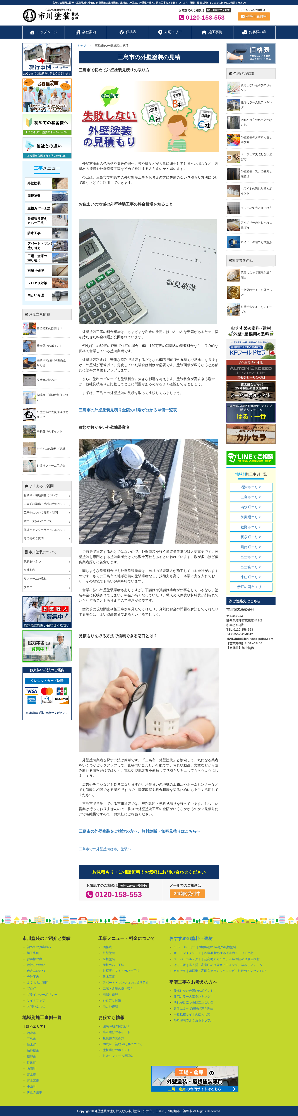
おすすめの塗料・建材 (191, 938)
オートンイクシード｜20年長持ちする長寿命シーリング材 (213, 953)
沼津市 (31, 1033)
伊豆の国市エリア (251, 587)
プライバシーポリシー (42, 994)
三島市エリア (251, 497)
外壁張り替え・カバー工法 (121, 971)
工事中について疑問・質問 (41, 512)
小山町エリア (251, 577)
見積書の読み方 (113, 1038)
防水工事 (109, 976)
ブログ (28, 587)
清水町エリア (251, 507)
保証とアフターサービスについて (45, 529)
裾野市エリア (251, 527)
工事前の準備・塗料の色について (45, 503)
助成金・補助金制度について (122, 1044)
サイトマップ (36, 1000)
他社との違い (36, 965)
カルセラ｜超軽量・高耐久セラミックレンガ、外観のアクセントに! (220, 971)
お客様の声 (34, 959)
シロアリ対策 (112, 1000)
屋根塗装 (109, 959)
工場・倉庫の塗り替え (118, 988)
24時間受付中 (256, 16)
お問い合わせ (36, 1006)
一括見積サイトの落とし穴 (192, 1014)
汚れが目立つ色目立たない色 (193, 1002)
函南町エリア (251, 547)
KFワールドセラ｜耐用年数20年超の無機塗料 (205, 947)
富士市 (31, 1074)
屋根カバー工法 (113, 965)
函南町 (31, 1068)
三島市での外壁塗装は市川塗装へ (105, 849)
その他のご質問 (34, 538)
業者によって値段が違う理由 (193, 1008)
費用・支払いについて (38, 521)
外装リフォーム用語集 (118, 1056)
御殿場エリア (251, 517)
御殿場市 (33, 1051)
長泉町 (31, 1062)
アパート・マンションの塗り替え (126, 982)
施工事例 (33, 953)
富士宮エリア (251, 567)
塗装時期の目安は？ (116, 1026)
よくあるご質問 (37, 982)
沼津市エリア (251, 487)
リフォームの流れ (35, 578)
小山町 (31, 1086)
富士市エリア (251, 557)
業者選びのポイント (116, 1032)
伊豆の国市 (34, 1092)
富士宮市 (33, 1080)
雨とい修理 (110, 1006)
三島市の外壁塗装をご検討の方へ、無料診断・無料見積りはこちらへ (139, 831)
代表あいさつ (32, 561)
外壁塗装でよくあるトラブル (193, 1020)
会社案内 (29, 570)
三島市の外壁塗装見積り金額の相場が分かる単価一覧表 (128, 410)
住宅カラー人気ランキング (192, 996)
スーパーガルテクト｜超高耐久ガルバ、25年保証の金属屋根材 (217, 959)
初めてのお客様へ (39, 947)
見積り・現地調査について (41, 495)
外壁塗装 (109, 953)
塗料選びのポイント (116, 1050)
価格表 (107, 947)
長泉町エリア (251, 537)
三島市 (31, 1039)
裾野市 (31, 1056)
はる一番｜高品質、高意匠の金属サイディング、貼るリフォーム (218, 965)
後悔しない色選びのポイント (193, 990)
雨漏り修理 (110, 994)
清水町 (31, 1044)
